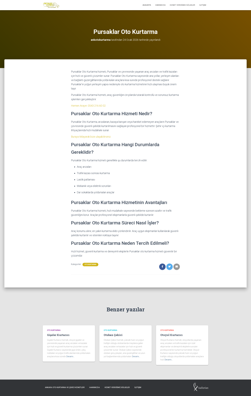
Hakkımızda (160, 5)
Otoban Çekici (113, 335)
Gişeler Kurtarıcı (58, 335)
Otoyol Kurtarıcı (171, 335)
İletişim (202, 5)
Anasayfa (146, 5)
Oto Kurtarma (90, 264)
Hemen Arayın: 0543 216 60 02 (88, 105)
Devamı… (70, 356)
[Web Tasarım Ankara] (201, 388)
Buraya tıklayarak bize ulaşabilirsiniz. (91, 136)
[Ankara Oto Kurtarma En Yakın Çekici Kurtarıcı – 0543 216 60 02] (51, 5)
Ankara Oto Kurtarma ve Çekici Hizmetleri (65, 387)
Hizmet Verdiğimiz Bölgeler (182, 5)
